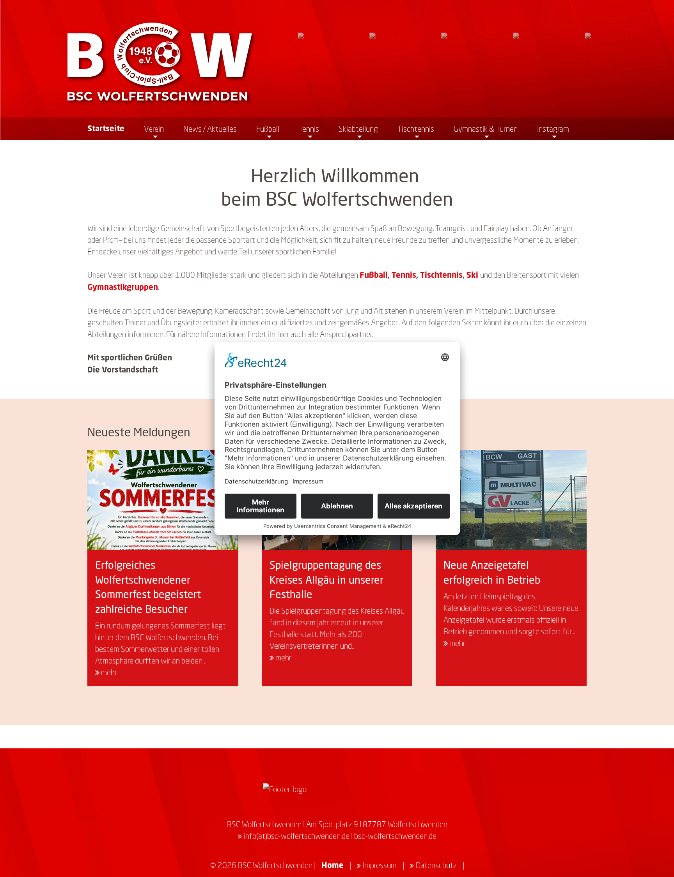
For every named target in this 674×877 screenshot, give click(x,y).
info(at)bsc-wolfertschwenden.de (296, 835)
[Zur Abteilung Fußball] (326, 60)
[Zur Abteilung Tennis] (397, 60)
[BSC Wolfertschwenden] (159, 62)
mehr (108, 672)
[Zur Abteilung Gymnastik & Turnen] (613, 60)
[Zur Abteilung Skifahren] (469, 60)
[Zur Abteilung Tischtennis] (541, 60)
